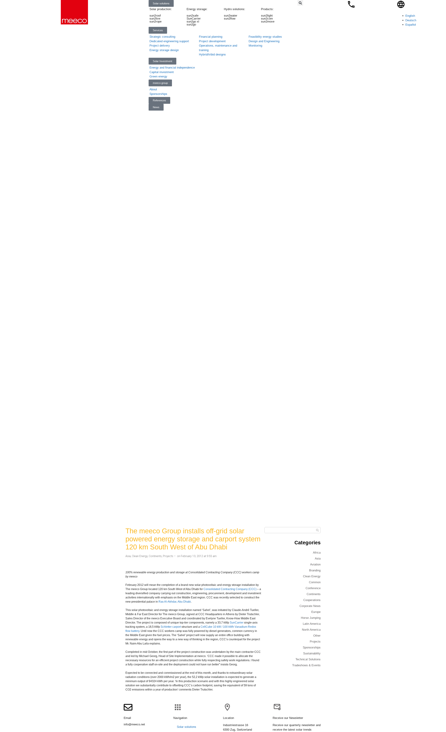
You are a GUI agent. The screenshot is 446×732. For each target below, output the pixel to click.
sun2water (230, 15)
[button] (300, 3)
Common (315, 582)
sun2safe (193, 15)
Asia (128, 556)
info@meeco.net (134, 724)
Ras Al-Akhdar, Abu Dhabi (175, 601)
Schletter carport (171, 626)
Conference (313, 588)
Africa (317, 552)
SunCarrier (194, 18)
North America (311, 629)
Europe (316, 612)
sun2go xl (193, 21)
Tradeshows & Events (306, 665)
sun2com (267, 18)
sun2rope (155, 21)
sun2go (191, 24)
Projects (168, 556)
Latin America (312, 623)
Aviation (315, 564)
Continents (155, 556)
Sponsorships (312, 647)
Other (317, 635)
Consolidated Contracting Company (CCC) (229, 589)
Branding (315, 570)
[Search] (317, 530)
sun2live (154, 18)
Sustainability (312, 653)
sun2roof (155, 15)
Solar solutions (186, 727)
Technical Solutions (308, 659)
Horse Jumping (311, 618)
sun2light (267, 15)
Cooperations (312, 600)
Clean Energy (140, 556)
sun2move (267, 21)
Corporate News (310, 606)
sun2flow (229, 18)
